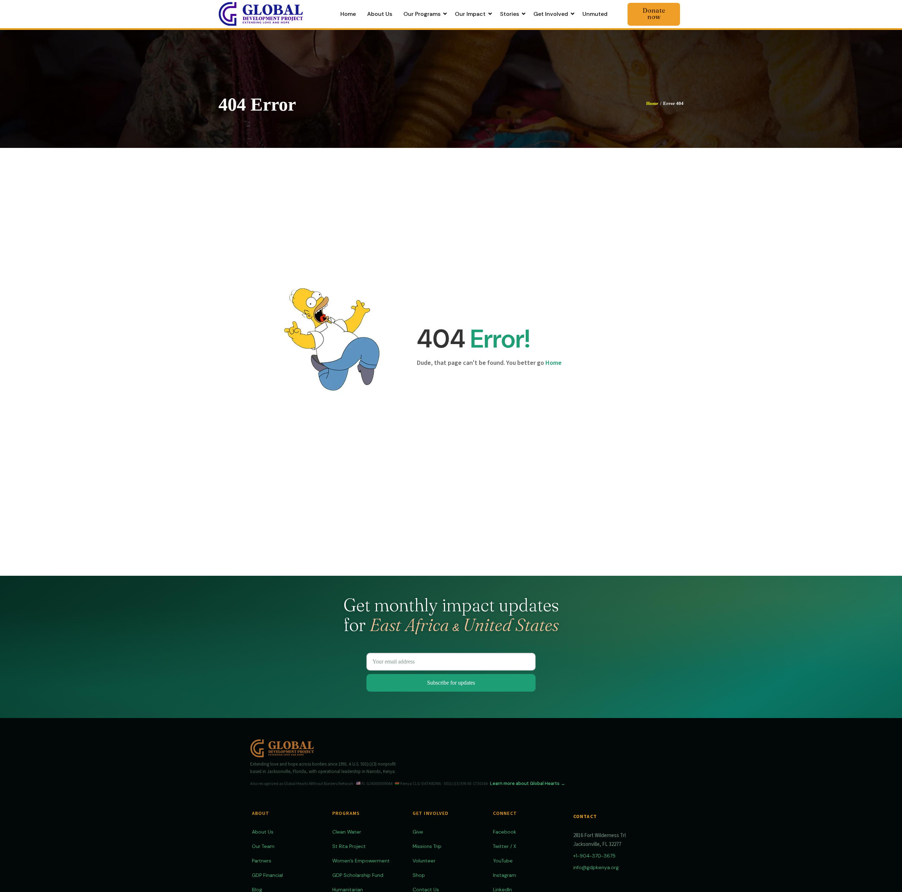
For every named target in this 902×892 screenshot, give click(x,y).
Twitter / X (504, 846)
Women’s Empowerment (361, 860)
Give (418, 832)
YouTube (503, 860)
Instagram (504, 875)
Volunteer (424, 860)
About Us (262, 832)
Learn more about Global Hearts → (527, 783)
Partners (261, 860)
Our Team (263, 846)
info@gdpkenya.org (596, 867)
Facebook (504, 832)
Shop (419, 875)
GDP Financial (267, 875)
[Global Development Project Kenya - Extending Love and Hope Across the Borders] (260, 13)
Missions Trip (427, 846)
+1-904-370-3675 (594, 856)
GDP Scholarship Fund (357, 875)
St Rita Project (349, 846)
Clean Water (346, 832)
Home (652, 103)
